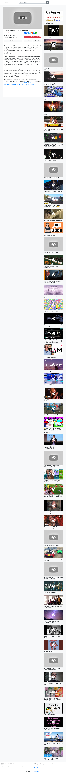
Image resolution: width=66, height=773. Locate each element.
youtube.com (36, 771)
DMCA (35, 766)
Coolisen (5, 2)
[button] (47, 2)
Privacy (36, 767)
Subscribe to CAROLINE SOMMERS (32, 36)
